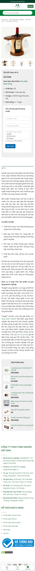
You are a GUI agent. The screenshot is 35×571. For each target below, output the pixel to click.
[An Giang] (17, 138)
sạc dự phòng (22, 334)
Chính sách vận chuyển (11, 522)
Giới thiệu (6, 530)
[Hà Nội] (17, 134)
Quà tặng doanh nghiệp (16, 19)
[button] (2, 6)
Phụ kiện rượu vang (12, 21)
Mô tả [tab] (3, 168)
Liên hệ (6, 533)
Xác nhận (10, 146)
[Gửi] (30, 13)
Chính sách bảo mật (10, 526)
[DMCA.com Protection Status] (7, 552)
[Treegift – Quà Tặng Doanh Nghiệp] (17, 6)
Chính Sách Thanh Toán (12, 515)
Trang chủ (4, 19)
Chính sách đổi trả (10, 519)
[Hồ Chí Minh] (17, 136)
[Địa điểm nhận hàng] (17, 132)
